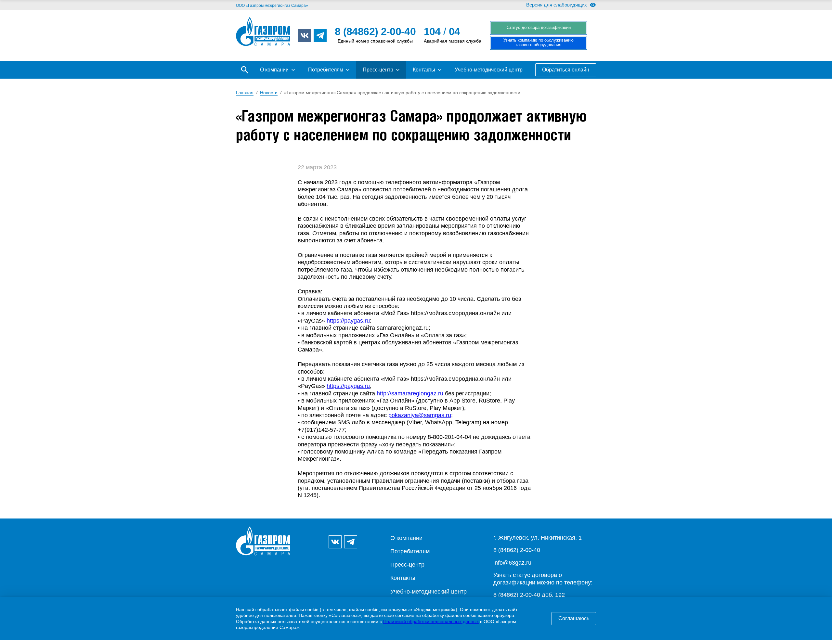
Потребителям (325, 69)
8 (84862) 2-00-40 (516, 550)
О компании (274, 69)
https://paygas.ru (348, 320)
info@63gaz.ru (512, 562)
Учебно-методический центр (489, 69)
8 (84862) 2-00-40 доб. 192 (529, 595)
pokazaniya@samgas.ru (419, 415)
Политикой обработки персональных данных (431, 621)
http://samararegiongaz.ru (410, 393)
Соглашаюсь (573, 618)
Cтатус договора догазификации (539, 27)
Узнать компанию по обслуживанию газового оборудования (538, 42)
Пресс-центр (378, 69)
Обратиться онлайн (565, 69)
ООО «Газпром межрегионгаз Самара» (272, 5)
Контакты (424, 69)
